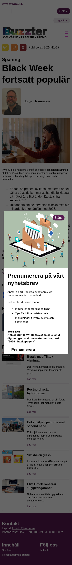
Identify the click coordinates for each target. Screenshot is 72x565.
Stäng (59, 217)
